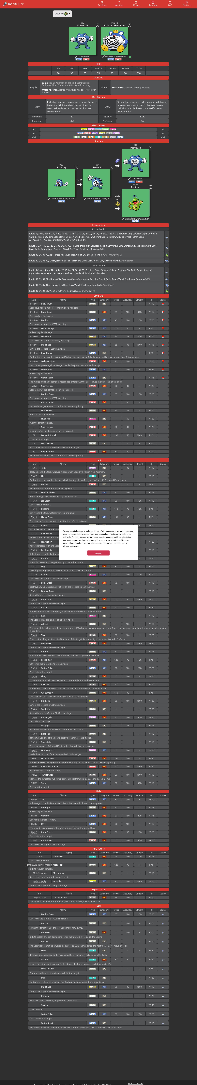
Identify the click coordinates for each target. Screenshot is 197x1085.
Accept (98, 553)
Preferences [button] (74, 546)
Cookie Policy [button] (81, 543)
